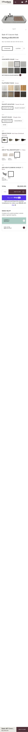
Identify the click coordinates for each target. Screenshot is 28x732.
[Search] (17, 2)
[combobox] (17, 2)
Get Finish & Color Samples (10, 75)
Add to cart (17, 191)
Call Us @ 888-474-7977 (8, 227)
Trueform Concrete (6, 2)
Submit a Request (6, 220)
